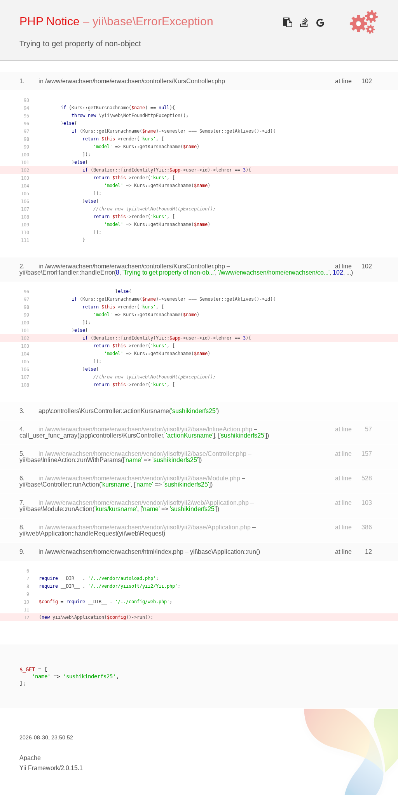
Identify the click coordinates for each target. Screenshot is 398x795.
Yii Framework (39, 768)
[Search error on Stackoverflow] (304, 22)
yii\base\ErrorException (153, 21)
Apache (30, 758)
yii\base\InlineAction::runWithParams (70, 460)
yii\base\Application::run (223, 551)
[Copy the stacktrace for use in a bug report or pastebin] (287, 22)
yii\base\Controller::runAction (59, 484)
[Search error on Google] (320, 22)
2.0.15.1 (72, 768)
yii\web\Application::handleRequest (68, 533)
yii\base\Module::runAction (56, 509)
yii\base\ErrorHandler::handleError (66, 272)
